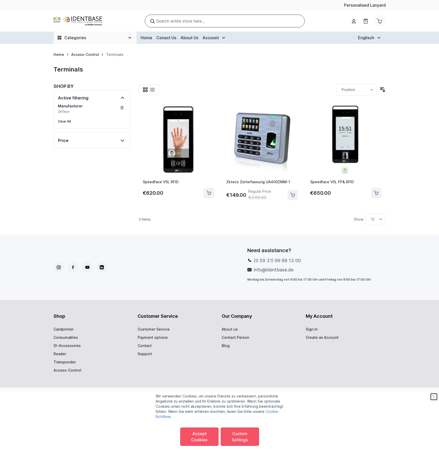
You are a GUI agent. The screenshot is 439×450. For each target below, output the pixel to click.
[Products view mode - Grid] (145, 90)
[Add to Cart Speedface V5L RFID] (209, 193)
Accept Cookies (199, 436)
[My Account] (354, 21)
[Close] (434, 397)
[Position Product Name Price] (356, 90)
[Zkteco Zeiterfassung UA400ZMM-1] (262, 139)
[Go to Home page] (78, 21)
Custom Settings (240, 436)
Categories (75, 37)
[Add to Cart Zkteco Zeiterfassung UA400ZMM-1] (293, 195)
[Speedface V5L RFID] (178, 139)
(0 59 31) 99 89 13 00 (277, 260)
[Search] (152, 21)
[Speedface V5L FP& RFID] (346, 139)
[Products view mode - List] (152, 90)
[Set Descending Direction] (383, 90)
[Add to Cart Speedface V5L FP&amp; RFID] (376, 193)
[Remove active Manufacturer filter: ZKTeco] (122, 108)
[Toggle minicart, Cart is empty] (379, 21)
